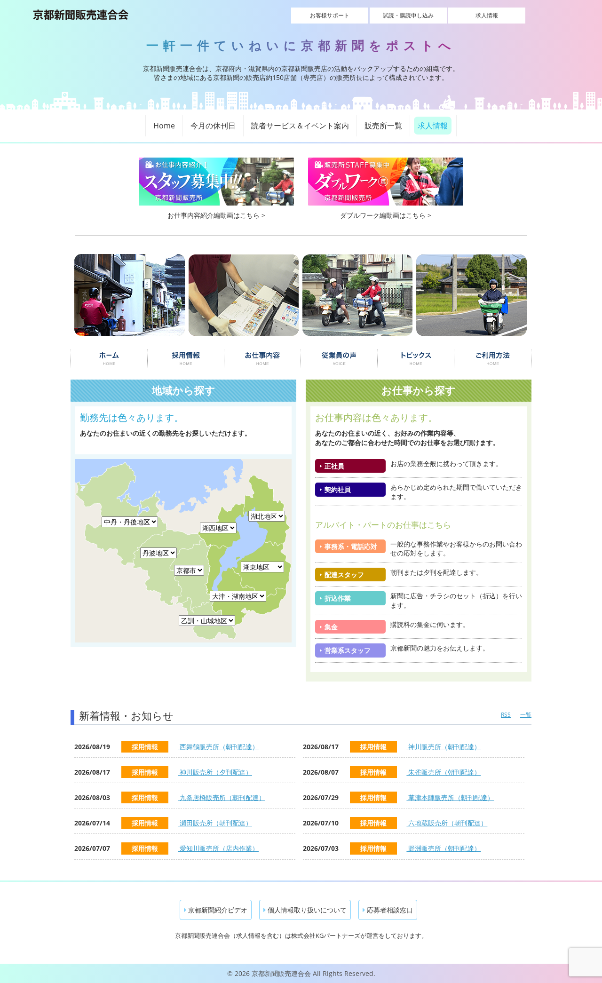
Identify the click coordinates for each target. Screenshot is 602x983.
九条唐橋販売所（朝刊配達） (221, 797)
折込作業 (338, 598)
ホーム (109, 358)
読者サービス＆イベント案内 (300, 125)
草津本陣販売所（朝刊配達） (450, 797)
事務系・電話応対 (351, 546)
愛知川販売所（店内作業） (218, 848)
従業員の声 (339, 358)
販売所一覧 (383, 125)
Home (164, 125)
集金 (331, 626)
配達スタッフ (344, 574)
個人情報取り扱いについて (306, 909)
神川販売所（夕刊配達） (215, 772)
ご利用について (493, 358)
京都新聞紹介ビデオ (216, 909)
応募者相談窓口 (389, 909)
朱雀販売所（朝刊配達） (443, 772)
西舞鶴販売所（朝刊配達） (218, 746)
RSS (506, 715)
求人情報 (486, 15)
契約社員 (338, 489)
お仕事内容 (262, 358)
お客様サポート (329, 15)
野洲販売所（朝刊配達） (443, 848)
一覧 (525, 715)
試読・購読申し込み (408, 15)
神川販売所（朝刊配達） (443, 746)
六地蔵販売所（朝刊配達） (446, 822)
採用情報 (185, 358)
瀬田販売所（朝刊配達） (215, 822)
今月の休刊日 (213, 125)
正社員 (334, 465)
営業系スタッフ (348, 650)
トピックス (416, 358)
